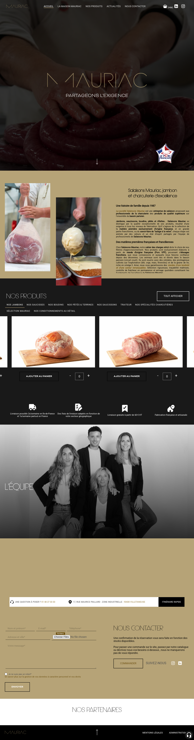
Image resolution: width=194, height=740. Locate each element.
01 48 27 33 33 (48, 602)
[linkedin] (176, 7)
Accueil (48, 6)
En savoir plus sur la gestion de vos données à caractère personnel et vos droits (43, 676)
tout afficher (173, 295)
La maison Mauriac (69, 6)
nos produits (94, 6)
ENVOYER (17, 687)
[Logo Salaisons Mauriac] (97, 85)
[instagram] (183, 7)
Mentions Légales (152, 732)
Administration (177, 732)
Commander (128, 663)
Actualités (114, 6)
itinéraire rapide (171, 602)
